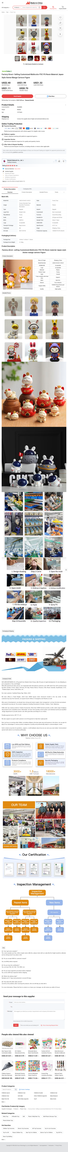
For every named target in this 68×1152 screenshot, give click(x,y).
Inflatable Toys (15, 1116)
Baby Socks (53, 1099)
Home (3, 12)
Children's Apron (6, 1093)
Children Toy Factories (8, 1128)
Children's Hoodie (38, 1093)
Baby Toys (5, 1116)
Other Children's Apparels (40, 1096)
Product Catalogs (25, 1089)
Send (16, 1025)
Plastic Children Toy (17, 1132)
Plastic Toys (13, 12)
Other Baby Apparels (23, 1099)
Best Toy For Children (31, 1132)
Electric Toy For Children (46, 1132)
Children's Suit (53, 1093)
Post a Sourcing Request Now (49, 1025)
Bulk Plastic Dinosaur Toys (50, 1116)
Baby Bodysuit (54, 1096)
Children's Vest (5, 1096)
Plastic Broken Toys (8, 1120)
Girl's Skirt (20, 1096)
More (3, 1102)
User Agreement (43, 1145)
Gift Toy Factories (36, 1128)
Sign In (4, 181)
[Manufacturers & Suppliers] (34, 3)
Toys (7, 12)
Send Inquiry (17, 96)
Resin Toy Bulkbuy (7, 1136)
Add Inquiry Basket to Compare (34, 64)
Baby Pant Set (5, 1099)
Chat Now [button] (51, 96)
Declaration (51, 1145)
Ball (24, 1116)
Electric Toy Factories (23, 1128)
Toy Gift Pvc (59, 1132)
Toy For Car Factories (50, 1128)
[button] (61, 192)
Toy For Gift (6, 1132)
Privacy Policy (58, 1145)
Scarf (35, 1099)
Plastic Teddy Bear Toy (34, 1116)
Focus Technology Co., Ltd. (23, 1145)
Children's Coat (21, 1093)
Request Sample (29, 100)
